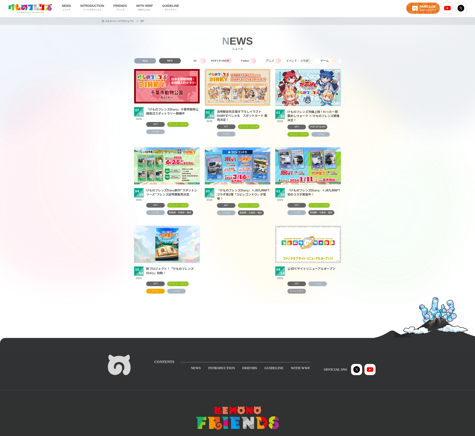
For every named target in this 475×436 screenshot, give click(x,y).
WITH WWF (144, 7)
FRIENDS (120, 7)
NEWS (66, 7)
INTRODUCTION (92, 7)
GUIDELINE (170, 7)
